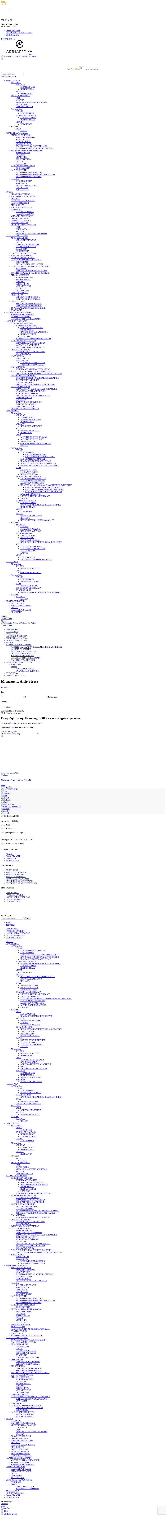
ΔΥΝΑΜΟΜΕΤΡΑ (23, 279)
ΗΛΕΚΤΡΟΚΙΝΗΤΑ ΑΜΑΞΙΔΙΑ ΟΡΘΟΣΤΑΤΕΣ (35, 174)
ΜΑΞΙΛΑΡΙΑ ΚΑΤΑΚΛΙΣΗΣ (27, 345)
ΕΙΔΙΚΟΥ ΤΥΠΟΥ (23, 142)
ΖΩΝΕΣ (23, 131)
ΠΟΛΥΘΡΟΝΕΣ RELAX (21, 220)
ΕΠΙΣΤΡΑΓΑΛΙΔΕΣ (28, 118)
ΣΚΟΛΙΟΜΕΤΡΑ (22, 290)
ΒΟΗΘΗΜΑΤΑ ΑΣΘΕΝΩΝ (22, 323)
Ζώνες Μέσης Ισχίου (28, 470)
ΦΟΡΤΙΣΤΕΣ (21, 164)
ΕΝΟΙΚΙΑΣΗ (16, 664)
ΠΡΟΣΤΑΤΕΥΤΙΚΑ (24, 159)
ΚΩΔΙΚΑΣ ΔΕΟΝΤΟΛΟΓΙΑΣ (18, 897)
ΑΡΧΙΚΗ (9, 854)
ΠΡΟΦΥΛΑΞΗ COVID (15, 601)
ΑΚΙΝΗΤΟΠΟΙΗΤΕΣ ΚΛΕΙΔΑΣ (33, 437)
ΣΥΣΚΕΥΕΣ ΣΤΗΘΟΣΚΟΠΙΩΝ (29, 306)
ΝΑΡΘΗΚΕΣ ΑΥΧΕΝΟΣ (30, 531)
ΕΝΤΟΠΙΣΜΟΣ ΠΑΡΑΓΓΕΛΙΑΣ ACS (21, 883)
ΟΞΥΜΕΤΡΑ (21, 288)
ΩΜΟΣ (18, 435)
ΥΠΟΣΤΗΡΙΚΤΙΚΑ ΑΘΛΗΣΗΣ (23, 225)
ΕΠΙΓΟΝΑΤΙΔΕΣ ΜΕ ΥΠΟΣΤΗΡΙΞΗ (40, 457)
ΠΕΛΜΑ (19, 514)
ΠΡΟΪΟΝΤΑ (11, 858)
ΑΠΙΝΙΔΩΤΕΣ (21, 269)
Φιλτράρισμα (52, 697)
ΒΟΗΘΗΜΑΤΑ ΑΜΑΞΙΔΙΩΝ (23, 166)
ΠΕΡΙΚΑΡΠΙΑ (26, 93)
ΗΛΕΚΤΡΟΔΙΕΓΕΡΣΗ (20, 203)
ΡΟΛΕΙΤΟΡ (25, 336)
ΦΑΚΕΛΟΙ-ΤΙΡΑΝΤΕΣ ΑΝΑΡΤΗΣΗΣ (35, 444)
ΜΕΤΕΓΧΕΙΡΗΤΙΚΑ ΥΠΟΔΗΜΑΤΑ (25, 319)
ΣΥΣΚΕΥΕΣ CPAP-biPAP (26, 404)
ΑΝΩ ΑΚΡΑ (16, 83)
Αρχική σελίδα (7, 723)
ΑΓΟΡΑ (14, 667)
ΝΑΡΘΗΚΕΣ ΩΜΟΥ (29, 441)
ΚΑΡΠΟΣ (20, 91)
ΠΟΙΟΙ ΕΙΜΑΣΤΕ (13, 856)
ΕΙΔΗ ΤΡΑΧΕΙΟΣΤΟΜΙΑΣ (22, 255)
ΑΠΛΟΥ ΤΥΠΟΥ (23, 139)
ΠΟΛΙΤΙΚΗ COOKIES (15, 895)
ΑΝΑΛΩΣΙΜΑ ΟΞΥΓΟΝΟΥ (27, 393)
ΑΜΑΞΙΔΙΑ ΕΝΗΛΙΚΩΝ (21, 135)
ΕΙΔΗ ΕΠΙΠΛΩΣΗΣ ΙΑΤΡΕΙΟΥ (23, 253)
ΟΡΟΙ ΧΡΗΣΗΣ (12, 893)
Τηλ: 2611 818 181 (8, 39)
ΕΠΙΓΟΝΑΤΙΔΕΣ (27, 113)
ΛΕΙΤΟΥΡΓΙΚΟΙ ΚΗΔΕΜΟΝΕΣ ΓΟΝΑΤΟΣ (38, 463)
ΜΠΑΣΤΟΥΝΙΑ (27, 330)
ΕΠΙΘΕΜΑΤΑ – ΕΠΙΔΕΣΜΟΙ (27, 244)
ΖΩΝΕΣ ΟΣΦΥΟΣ (27, 557)
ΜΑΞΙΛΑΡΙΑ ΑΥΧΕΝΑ (30, 529)
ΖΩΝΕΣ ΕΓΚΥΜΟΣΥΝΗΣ (31, 546)
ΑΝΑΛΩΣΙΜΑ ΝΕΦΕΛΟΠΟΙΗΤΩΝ (30, 391)
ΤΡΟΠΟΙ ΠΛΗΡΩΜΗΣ (15, 874)
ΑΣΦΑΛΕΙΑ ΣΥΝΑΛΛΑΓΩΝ (18, 879)
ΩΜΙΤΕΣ (24, 446)
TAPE (18, 98)
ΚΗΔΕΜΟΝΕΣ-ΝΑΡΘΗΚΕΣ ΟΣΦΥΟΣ (36, 559)
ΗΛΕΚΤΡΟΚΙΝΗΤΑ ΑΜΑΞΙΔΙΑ (29, 172)
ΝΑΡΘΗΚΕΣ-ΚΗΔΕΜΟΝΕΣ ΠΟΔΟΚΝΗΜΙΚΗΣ (40, 505)
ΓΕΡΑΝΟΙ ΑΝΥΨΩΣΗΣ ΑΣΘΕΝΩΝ (30, 352)
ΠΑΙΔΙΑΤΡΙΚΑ (12, 562)
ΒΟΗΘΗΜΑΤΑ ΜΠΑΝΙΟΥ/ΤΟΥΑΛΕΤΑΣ (33, 369)
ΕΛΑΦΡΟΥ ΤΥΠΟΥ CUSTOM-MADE (31, 146)
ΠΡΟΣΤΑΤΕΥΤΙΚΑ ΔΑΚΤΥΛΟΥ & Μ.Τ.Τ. (37, 520)
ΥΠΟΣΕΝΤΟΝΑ (22, 251)
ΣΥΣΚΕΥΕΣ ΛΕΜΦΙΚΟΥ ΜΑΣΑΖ (25, 409)
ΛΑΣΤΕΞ (24, 553)
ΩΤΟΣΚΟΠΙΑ (16, 310)
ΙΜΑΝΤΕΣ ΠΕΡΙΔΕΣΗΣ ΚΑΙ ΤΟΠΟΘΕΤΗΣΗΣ (30, 273)
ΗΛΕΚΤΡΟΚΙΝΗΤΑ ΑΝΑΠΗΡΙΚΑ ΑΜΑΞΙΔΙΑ (35, 148)
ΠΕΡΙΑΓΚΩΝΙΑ (27, 89)
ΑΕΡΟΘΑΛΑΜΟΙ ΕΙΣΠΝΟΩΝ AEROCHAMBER (36, 389)
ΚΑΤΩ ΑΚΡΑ (16, 109)
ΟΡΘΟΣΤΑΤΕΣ (22, 188)
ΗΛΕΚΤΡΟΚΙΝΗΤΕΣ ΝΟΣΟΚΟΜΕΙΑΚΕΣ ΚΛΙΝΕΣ (37, 378)
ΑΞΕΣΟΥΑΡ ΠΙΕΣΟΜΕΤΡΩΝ (28, 297)
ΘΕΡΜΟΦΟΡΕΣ (17, 205)
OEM (3, 785)
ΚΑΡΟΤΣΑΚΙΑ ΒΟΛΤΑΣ (26, 185)
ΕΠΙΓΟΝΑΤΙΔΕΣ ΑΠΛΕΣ (35, 454)
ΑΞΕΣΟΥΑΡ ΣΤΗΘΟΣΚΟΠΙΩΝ (29, 304)
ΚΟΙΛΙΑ (19, 544)
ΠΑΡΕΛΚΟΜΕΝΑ (23, 354)
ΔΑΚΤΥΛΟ (20, 424)
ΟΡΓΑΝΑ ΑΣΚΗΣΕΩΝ (20, 218)
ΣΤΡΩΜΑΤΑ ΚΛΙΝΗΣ (25, 382)
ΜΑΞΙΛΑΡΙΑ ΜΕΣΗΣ (25, 212)
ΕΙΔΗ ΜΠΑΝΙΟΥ (18, 367)
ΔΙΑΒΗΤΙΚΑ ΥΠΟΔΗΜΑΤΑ (22, 314)
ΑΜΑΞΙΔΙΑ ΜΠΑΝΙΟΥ (25, 137)
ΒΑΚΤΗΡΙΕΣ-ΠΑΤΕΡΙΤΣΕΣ (31, 328)
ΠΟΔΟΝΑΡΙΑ (21, 249)
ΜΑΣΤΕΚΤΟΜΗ (27, 538)
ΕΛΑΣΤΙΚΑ (21, 155)
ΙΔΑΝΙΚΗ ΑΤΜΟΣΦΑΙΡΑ (21, 207)
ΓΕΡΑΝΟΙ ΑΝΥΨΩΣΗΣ (20, 349)
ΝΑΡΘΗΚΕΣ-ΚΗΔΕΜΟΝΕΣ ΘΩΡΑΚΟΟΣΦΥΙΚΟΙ (41, 542)
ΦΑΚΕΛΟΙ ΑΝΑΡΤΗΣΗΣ (30, 573)
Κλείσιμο (4, 775)
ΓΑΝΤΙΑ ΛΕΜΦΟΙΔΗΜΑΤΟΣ (32, 481)
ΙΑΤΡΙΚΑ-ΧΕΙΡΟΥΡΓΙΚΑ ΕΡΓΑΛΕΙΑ (26, 260)
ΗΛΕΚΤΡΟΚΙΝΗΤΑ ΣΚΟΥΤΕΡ (28, 177)
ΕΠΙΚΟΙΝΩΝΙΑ (12, 860)
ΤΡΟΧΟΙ (19, 161)
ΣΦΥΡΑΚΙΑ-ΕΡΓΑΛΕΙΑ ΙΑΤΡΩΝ (29, 264)
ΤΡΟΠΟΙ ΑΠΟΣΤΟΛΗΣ (16, 877)
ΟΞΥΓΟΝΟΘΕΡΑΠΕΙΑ (20, 387)
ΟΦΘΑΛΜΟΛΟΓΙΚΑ (19, 293)
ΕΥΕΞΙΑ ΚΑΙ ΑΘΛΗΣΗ (20, 96)
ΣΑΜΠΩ (24, 498)
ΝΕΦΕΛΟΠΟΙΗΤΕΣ (24, 398)
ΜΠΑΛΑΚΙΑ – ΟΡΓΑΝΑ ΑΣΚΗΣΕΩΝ (31, 102)
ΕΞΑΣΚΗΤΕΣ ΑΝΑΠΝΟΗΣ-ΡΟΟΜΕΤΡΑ (33, 395)
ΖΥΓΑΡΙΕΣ (15, 199)
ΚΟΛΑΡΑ (24, 527)
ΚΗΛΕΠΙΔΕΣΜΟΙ (27, 551)
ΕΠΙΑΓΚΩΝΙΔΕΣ (27, 87)
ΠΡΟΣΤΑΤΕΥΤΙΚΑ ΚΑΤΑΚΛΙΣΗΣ (30, 347)
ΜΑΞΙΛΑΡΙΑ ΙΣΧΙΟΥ (29, 472)
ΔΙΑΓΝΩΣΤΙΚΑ (17, 356)
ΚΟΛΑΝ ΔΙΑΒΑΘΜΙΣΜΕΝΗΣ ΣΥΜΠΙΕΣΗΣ (43, 492)
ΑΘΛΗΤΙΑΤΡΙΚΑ (13, 80)
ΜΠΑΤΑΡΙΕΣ (21, 157)
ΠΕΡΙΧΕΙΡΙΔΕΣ (22, 262)
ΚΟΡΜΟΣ (15, 126)
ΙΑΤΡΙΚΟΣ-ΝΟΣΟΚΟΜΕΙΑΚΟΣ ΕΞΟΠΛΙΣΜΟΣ (30, 266)
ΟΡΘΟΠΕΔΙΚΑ (12, 411)
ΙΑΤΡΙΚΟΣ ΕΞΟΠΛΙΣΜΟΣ (17, 236)
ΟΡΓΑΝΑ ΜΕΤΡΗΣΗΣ (20, 275)
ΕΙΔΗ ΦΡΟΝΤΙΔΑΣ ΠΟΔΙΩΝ (23, 196)
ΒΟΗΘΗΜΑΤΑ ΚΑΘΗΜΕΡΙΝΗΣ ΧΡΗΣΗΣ (33, 339)
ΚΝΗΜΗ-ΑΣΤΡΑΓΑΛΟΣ (26, 115)
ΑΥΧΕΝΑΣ (20, 524)
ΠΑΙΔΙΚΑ (15, 179)
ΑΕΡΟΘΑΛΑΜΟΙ (23, 153)
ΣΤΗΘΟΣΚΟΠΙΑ (18, 301)
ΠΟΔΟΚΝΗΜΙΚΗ (23, 590)
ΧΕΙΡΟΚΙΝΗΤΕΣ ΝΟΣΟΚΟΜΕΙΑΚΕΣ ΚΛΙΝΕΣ (35, 384)
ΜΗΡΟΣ (19, 122)
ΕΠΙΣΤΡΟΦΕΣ (12, 870)
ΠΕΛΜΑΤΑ (25, 518)
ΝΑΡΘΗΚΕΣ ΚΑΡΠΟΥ (30, 430)
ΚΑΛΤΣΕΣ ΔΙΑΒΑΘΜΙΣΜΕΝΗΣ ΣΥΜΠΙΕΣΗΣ (44, 489)
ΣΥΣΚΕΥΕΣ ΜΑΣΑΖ (24, 107)
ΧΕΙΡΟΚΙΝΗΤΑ (22, 190)
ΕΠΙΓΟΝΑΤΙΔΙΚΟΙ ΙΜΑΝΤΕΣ (32, 459)
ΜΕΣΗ (18, 128)
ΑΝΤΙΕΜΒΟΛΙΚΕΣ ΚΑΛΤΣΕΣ (33, 479)
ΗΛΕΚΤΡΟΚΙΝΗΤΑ (19, 170)
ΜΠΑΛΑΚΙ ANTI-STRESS (22, 216)
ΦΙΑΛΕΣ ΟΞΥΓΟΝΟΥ (25, 406)
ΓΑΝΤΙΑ (19, 242)
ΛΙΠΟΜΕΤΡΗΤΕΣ (23, 286)
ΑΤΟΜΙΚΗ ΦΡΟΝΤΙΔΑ (20, 194)
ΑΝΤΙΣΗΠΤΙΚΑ (17, 603)
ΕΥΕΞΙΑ (9, 192)
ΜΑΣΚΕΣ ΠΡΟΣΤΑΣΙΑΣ (26, 247)
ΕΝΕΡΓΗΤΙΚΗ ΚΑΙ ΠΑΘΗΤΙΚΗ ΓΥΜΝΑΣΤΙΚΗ (31, 371)
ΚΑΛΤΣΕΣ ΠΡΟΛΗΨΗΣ (21, 317)
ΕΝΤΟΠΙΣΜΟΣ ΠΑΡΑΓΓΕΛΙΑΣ (19, 881)
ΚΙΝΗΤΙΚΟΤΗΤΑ (23, 168)
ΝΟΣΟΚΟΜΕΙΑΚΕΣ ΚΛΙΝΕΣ (23, 376)
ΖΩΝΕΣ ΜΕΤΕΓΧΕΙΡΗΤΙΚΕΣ (32, 549)
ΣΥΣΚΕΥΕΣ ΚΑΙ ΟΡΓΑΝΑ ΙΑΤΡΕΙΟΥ (31, 271)
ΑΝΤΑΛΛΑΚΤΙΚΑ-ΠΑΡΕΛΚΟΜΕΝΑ (27, 150)
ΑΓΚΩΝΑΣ (20, 85)
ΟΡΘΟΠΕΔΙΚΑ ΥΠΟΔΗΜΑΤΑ (28, 588)
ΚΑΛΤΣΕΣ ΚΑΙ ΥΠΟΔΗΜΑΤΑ (18, 312)
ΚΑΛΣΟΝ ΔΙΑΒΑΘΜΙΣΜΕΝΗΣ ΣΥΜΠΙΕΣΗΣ (44, 487)
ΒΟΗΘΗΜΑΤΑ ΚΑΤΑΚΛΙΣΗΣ (23, 341)
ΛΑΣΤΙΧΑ (20, 100)
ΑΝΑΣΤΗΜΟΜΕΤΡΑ (24, 277)
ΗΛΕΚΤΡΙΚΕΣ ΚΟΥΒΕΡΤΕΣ (23, 201)
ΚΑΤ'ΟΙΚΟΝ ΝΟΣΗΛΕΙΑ (16, 321)
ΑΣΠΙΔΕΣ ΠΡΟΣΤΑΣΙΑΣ (26, 240)
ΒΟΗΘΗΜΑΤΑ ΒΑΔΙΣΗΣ (26, 325)
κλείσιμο (4, 687)
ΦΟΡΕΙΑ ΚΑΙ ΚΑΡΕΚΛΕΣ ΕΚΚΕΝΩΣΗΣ (28, 308)
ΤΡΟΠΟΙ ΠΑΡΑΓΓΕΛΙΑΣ (16, 872)
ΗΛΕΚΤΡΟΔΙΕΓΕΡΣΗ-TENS (23, 258)
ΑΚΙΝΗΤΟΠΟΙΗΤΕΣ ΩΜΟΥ (32, 439)
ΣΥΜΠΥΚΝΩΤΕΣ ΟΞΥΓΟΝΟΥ (29, 402)
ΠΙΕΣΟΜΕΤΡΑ (17, 295)
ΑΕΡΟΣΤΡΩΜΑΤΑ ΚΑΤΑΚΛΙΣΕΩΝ (30, 343)
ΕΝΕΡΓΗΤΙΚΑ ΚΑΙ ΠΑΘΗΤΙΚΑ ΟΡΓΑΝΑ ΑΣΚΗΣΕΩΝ (39, 374)
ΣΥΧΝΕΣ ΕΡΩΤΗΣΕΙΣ (15, 899)
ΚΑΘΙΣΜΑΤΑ (21, 183)
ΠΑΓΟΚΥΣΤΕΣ (22, 104)
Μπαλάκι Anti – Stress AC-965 (16, 780)
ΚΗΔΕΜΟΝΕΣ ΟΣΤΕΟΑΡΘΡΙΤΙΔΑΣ (35, 461)
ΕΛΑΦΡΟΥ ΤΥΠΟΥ (24, 144)
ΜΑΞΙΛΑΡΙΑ (16, 209)
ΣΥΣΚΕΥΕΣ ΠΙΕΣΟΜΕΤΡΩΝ (28, 299)
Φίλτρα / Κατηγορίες (9, 731)
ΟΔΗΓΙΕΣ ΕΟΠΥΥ (14, 901)
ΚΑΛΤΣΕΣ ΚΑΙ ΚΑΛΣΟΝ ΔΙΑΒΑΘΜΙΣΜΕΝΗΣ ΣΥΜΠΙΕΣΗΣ (46, 485)
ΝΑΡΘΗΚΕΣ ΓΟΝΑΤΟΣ (30, 581)
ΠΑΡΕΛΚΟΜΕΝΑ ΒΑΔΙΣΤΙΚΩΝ (34, 332)
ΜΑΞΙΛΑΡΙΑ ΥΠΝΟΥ (25, 214)
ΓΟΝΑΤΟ (19, 111)
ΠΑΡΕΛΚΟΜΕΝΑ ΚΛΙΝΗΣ (27, 380)
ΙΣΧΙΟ (18, 468)
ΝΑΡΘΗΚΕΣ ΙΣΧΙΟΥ (29, 474)
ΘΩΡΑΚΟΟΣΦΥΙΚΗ (24, 533)
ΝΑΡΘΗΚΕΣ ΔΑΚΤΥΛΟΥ (31, 426)
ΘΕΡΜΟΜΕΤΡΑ (22, 284)
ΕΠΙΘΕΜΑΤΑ (21, 229)
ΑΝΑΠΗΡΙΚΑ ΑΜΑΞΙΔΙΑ (17, 133)
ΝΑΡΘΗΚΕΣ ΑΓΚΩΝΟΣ (30, 419)
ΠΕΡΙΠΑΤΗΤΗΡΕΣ (28, 334)
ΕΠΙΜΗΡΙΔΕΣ (26, 124)
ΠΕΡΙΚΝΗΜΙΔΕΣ (27, 120)
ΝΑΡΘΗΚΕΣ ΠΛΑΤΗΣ (29, 540)
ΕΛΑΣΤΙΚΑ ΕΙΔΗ (27, 535)
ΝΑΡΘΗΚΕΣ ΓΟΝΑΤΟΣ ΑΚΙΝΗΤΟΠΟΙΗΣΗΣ (39, 465)
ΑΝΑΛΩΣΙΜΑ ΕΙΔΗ (19, 238)
